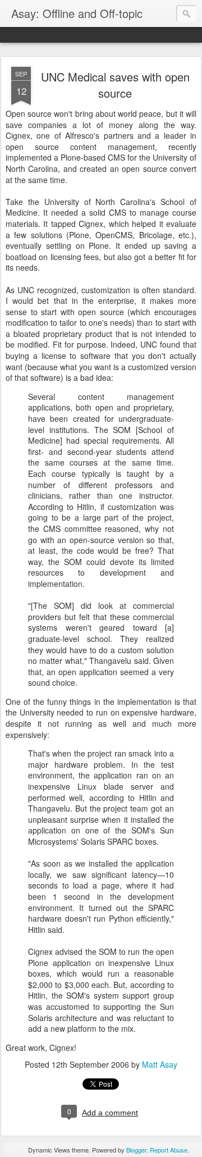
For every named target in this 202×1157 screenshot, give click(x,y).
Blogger (136, 1149)
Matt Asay (159, 1064)
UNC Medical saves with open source (115, 85)
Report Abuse (168, 1149)
